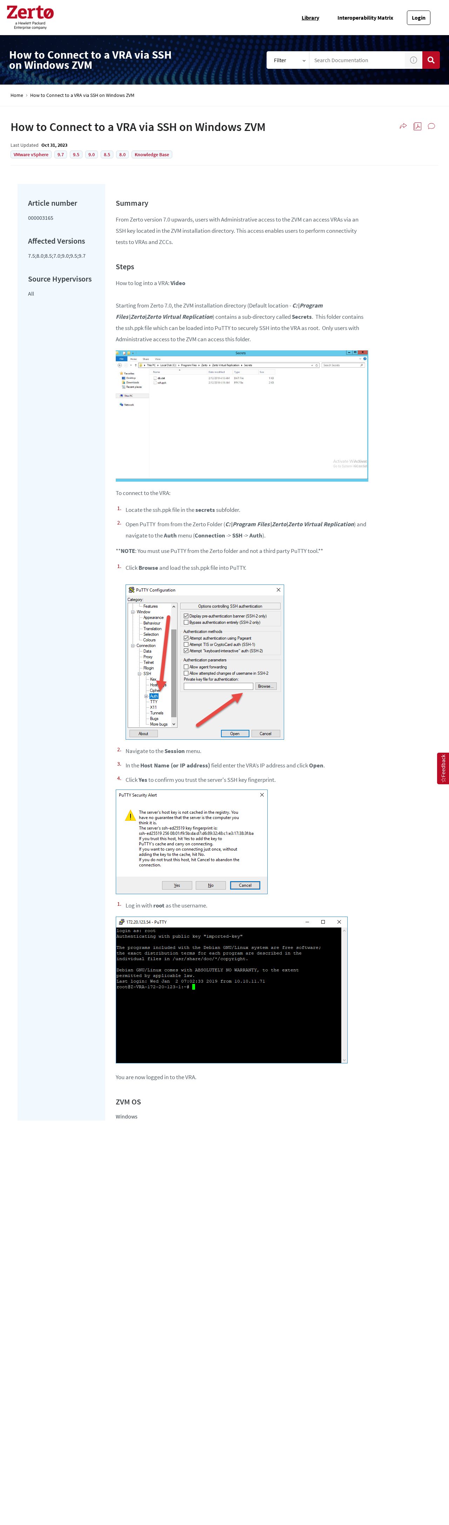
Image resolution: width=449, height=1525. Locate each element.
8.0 (122, 154)
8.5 (107, 154)
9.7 (61, 154)
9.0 (91, 154)
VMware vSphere (31, 154)
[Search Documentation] (431, 60)
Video (177, 283)
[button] (413, 60)
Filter (280, 60)
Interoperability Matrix (365, 17)
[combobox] (357, 60)
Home (17, 95)
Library (310, 17)
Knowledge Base (152, 154)
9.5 (76, 154)
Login (418, 17)
